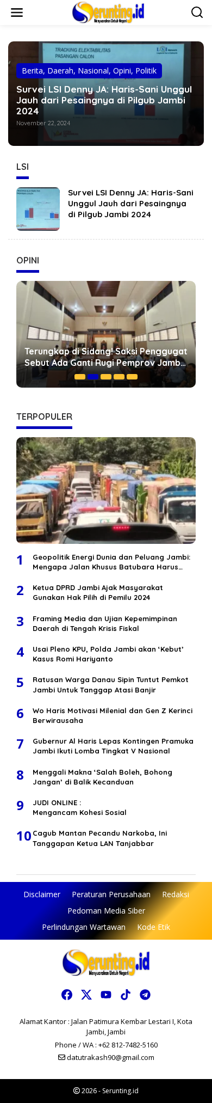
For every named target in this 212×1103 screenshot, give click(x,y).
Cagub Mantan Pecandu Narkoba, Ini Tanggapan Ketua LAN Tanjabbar (100, 838)
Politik (146, 70)
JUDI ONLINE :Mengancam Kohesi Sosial (80, 807)
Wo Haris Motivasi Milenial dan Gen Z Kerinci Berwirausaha (112, 715)
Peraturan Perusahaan (111, 894)
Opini (122, 70)
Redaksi (175, 894)
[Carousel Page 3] (106, 376)
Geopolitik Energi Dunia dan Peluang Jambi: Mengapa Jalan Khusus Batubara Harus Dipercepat (111, 562)
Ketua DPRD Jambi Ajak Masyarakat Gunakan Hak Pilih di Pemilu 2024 (98, 592)
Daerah (60, 70)
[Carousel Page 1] (79, 376)
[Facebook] (67, 995)
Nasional (93, 70)
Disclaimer (41, 894)
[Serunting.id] (108, 12)
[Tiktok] (126, 995)
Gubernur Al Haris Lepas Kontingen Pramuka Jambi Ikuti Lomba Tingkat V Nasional (113, 746)
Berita (32, 70)
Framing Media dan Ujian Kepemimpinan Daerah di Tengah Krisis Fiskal (105, 623)
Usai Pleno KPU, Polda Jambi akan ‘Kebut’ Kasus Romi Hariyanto (108, 654)
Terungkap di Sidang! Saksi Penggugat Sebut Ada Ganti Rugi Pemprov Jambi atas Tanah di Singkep (106, 357)
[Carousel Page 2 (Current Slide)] (93, 376)
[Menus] (17, 12)
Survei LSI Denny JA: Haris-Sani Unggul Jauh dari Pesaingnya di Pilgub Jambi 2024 (104, 100)
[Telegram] (145, 995)
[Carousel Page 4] (119, 376)
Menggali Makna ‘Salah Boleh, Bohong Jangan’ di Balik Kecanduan (102, 777)
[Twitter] (86, 995)
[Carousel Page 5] (132, 376)
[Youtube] (106, 995)
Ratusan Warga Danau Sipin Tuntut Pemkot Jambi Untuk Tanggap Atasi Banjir (111, 684)
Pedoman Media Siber (106, 910)
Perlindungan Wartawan (84, 927)
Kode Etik (153, 927)
